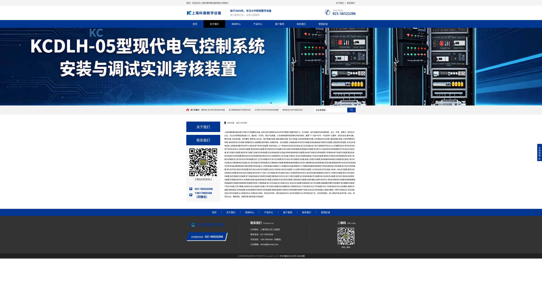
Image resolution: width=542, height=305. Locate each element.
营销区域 (323, 24)
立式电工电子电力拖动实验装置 (266, 110)
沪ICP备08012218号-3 (288, 256)
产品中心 (257, 24)
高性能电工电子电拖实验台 (292, 110)
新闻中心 (236, 24)
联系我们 (351, 2)
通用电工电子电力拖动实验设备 (213, 110)
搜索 (351, 110)
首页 (195, 24)
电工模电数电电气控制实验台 (240, 110)
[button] (271, 103)
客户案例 (279, 24)
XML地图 (301, 256)
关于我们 (340, 2)
